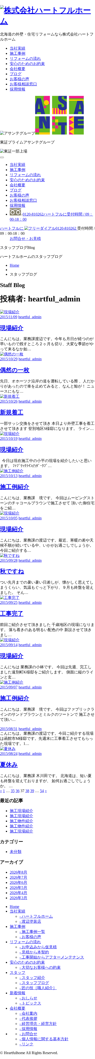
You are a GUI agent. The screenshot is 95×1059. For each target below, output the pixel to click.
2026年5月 (18, 888)
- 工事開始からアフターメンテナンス (51, 957)
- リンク (26, 1044)
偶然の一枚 (14, 370)
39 (32, 791)
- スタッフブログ (34, 983)
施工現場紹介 (21, 811)
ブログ (15, 74)
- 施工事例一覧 (32, 932)
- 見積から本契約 (34, 952)
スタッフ (17, 972)
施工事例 (17, 53)
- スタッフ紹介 (32, 978)
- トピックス (30, 1003)
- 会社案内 (28, 1013)
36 (17, 791)
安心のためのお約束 (27, 64)
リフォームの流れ (25, 58)
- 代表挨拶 (28, 1018)
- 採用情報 (28, 1029)
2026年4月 (18, 893)
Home (14, 265)
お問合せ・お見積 (25, 238)
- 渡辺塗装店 (30, 921)
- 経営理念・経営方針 (38, 1024)
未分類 (15, 852)
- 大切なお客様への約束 (40, 967)
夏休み (9, 764)
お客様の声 (19, 79)
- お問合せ (28, 1034)
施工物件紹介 (21, 821)
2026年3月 (18, 898)
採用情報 (17, 89)
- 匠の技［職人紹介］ (38, 988)
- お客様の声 (30, 937)
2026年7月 (18, 877)
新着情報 (17, 993)
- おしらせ (28, 998)
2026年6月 (18, 882)
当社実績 (17, 48)
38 (27, 791)
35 (13, 791)
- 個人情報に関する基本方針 (43, 1039)
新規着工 (11, 412)
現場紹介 (11, 328)
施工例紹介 (14, 487)
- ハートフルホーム (36, 916)
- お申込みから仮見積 (38, 947)
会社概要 (17, 69)
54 (42, 791)
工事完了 (11, 613)
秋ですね (12, 571)
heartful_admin (29, 317)
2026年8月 (18, 872)
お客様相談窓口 (23, 84)
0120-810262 (38, 228)
